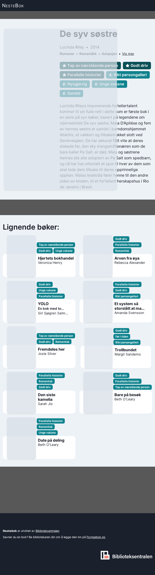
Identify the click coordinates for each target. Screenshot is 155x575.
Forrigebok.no (96, 537)
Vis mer (128, 54)
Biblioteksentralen (47, 531)
